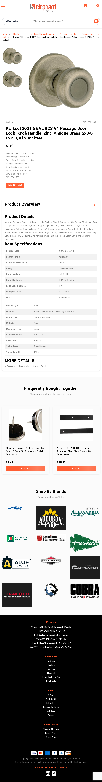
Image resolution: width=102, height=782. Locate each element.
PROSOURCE (51, 699)
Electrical (51, 673)
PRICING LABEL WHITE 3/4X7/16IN (51, 631)
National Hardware (51, 707)
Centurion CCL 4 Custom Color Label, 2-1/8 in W (51, 627)
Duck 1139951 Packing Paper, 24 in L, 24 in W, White (51, 647)
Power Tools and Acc (51, 677)
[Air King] (17, 508)
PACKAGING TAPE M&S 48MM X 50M (51, 639)
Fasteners (51, 669)
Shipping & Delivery (51, 729)
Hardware (17, 34)
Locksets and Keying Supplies (41, 34)
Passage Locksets (68, 34)
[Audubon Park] (17, 562)
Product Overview (22, 204)
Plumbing (51, 665)
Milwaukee (51, 703)
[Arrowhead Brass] (85, 543)
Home (4, 34)
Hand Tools (51, 681)
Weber (51, 715)
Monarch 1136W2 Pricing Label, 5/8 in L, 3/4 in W (51, 643)
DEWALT (51, 695)
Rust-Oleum (51, 711)
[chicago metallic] (51, 590)
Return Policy (51, 737)
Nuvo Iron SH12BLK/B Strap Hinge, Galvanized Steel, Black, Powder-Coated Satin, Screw (76, 451)
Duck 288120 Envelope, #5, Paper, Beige (51, 635)
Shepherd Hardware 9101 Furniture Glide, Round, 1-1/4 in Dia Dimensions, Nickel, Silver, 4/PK (25, 451)
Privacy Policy (51, 733)
